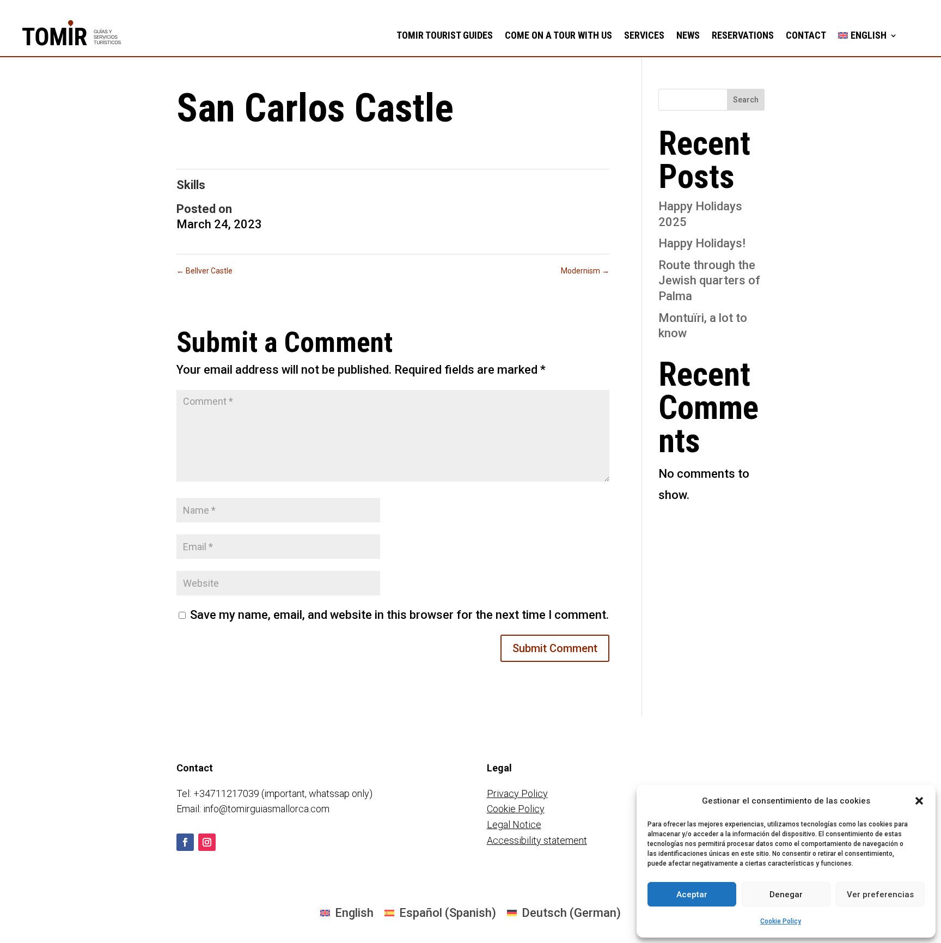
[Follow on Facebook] (185, 842)
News (688, 35)
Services (644, 35)
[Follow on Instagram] (207, 842)
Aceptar (691, 894)
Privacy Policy (517, 793)
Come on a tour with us (558, 35)
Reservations (743, 35)
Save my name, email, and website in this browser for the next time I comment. (399, 615)
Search (746, 99)
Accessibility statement (537, 840)
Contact (806, 35)
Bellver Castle (204, 270)
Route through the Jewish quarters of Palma (709, 280)
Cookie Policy (780, 921)
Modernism (585, 270)
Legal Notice (514, 824)
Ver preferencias (880, 894)
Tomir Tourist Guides (444, 35)
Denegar (786, 894)
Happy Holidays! (702, 243)
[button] (919, 800)
